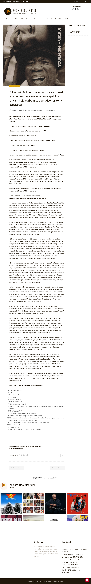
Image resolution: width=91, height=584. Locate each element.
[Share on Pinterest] (27, 455)
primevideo (67, 547)
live (82, 546)
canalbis (64, 557)
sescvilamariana (79, 554)
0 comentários (50, 110)
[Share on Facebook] (19, 455)
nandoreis (73, 547)
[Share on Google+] (24, 455)
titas (79, 570)
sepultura (77, 549)
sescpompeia (67, 564)
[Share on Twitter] (21, 455)
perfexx (75, 552)
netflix (65, 567)
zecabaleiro (76, 565)
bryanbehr (71, 552)
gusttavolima (69, 557)
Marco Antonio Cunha (35, 110)
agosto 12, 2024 (16, 110)
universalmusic (83, 549)
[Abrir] (11, 503)
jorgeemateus (65, 559)
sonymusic (78, 556)
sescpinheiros (70, 549)
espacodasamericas (74, 567)
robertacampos (65, 572)
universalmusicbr (82, 552)
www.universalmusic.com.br (31, 446)
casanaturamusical (69, 554)
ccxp (76, 570)
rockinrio (65, 551)
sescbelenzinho (68, 570)
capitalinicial (76, 559)
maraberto (78, 547)
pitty (63, 547)
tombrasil (71, 560)
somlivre (64, 549)
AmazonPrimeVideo (69, 562)
